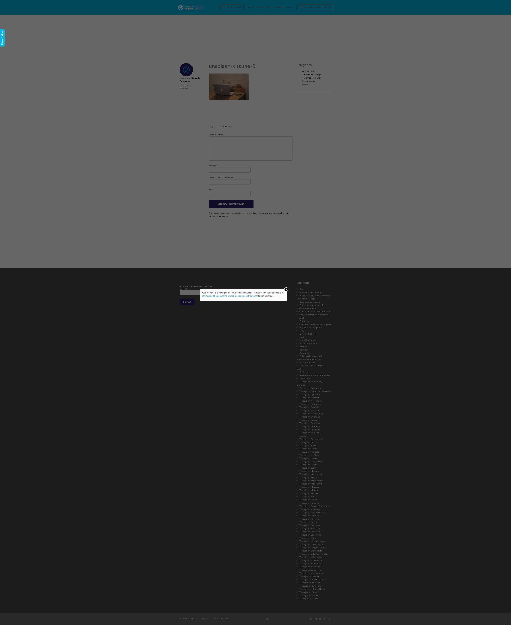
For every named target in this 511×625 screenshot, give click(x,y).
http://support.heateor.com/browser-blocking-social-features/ (230, 296)
